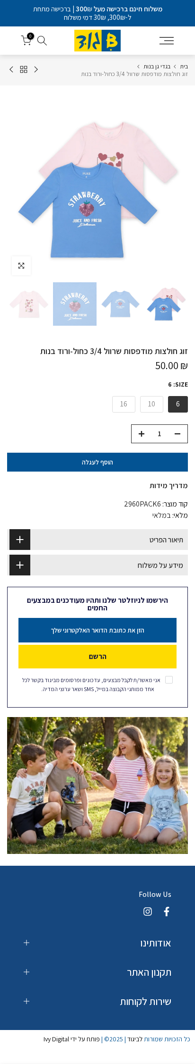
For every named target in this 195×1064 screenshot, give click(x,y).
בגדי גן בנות (156, 66)
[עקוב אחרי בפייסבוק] (166, 911)
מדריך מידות (169, 485)
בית (184, 66)
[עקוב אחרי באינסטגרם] (147, 911)
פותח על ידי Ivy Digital (72, 1039)
